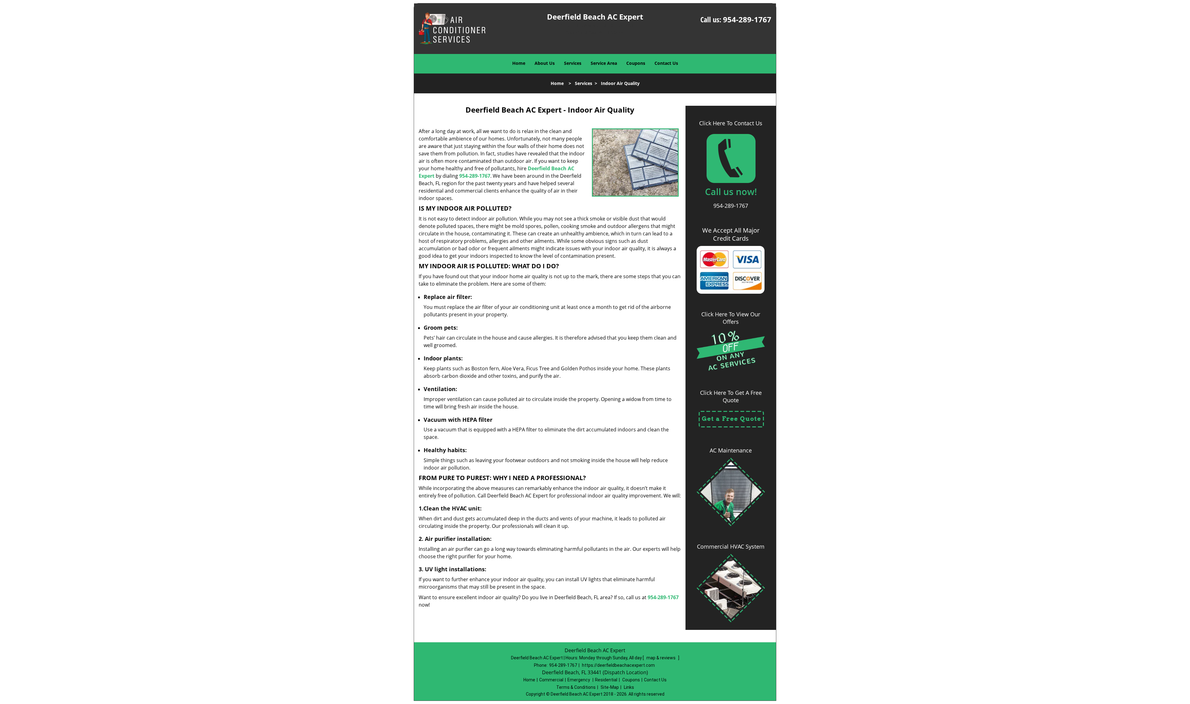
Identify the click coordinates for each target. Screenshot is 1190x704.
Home (518, 63)
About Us (545, 63)
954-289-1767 (747, 19)
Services (572, 63)
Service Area (604, 63)
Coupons (635, 63)
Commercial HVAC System (731, 546)
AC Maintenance (731, 450)
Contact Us (666, 63)
